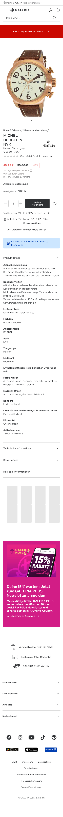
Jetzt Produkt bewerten (39, 156)
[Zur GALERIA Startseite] (20, 10)
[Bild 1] (32, 121)
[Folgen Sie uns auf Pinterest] (54, 737)
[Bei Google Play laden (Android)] (12, 749)
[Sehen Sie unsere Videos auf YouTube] (31, 737)
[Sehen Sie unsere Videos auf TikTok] (43, 737)
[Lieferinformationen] (19, 213)
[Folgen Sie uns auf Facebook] (9, 737)
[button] (23, 3)
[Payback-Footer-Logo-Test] (51, 749)
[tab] (31, 83)
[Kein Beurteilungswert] (12, 156)
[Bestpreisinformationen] (31, 170)
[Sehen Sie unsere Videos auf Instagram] (20, 737)
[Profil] (51, 10)
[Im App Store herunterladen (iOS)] (31, 750)
